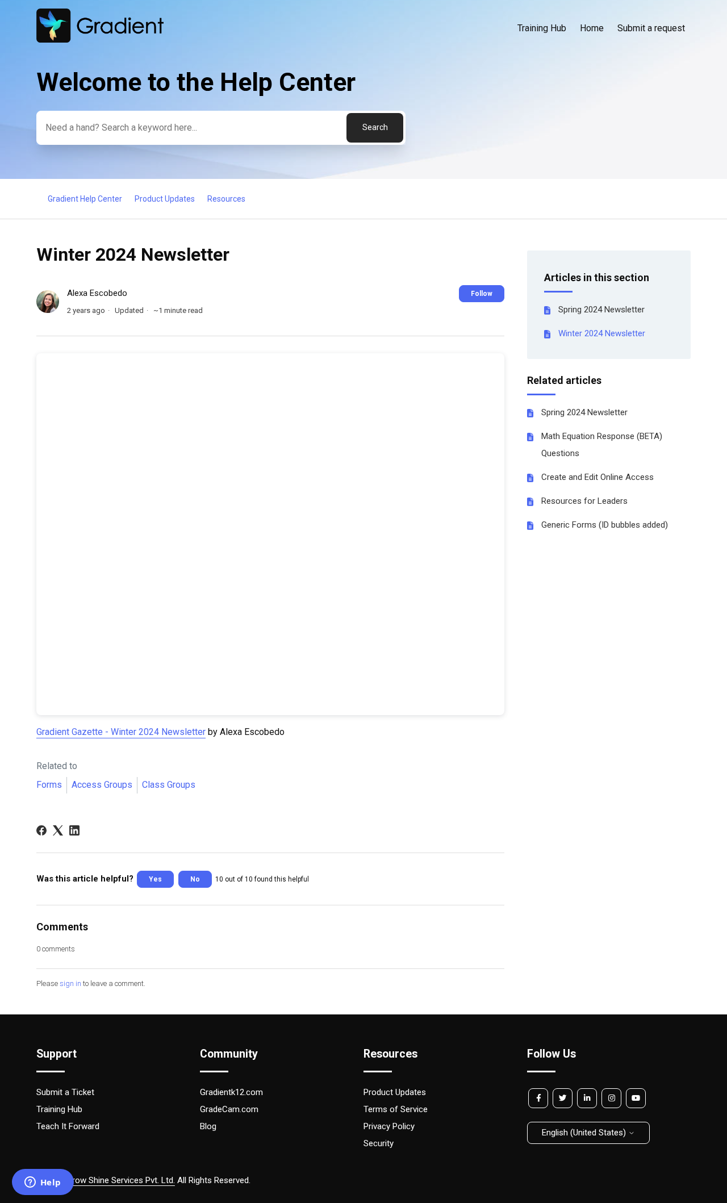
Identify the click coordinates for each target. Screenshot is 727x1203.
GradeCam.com (229, 1109)
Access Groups (102, 784)
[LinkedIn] (74, 830)
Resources (226, 198)
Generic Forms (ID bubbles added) (604, 525)
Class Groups (168, 784)
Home (592, 28)
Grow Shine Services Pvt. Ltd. (120, 1180)
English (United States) (585, 1132)
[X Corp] (58, 830)
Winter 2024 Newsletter (601, 333)
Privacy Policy (389, 1126)
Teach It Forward (67, 1126)
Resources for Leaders (584, 501)
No (195, 879)
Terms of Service (396, 1109)
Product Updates (165, 198)
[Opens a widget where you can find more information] (42, 1183)
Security (379, 1143)
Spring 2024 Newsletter (601, 309)
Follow (481, 294)
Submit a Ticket (65, 1092)
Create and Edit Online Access (597, 477)
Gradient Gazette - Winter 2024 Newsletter (121, 731)
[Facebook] (41, 830)
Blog (208, 1126)
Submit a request (651, 28)
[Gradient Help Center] (100, 40)
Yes (155, 879)
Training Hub (541, 28)
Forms (49, 784)
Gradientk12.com (231, 1092)
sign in (70, 983)
